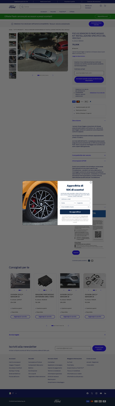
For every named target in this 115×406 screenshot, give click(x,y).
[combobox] (74, 207)
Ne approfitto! (75, 212)
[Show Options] (88, 207)
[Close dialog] (91, 182)
